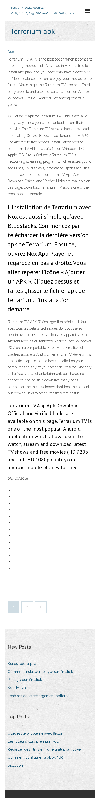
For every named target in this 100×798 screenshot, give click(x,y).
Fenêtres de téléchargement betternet (39, 696)
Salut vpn (15, 765)
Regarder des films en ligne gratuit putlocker (45, 749)
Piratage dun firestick (25, 679)
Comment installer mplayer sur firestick (40, 672)
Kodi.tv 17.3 (17, 687)
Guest (12, 52)
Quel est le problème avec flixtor (35, 733)
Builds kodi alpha (22, 664)
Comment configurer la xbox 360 (35, 757)
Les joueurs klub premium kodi (33, 741)
